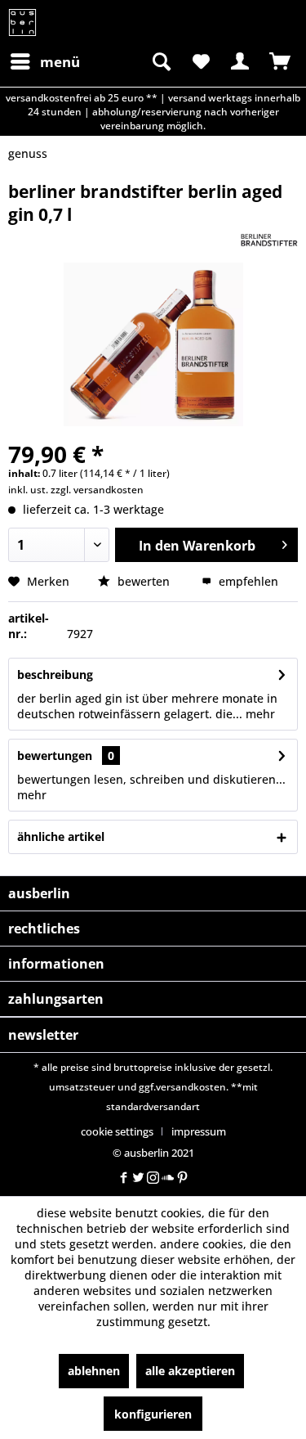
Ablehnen (94, 1370)
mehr (258, 714)
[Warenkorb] (280, 61)
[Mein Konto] (240, 61)
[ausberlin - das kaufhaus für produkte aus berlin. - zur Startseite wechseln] (22, 22)
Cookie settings (117, 1131)
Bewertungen (54, 755)
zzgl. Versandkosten (97, 490)
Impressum (198, 1131)
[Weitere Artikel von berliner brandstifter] (269, 240)
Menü (60, 61)
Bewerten (143, 581)
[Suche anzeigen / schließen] (160, 61)
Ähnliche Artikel (60, 836)
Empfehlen (246, 581)
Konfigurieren (153, 1414)
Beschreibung (55, 674)
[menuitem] (44, 61)
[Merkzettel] (200, 61)
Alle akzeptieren (190, 1370)
